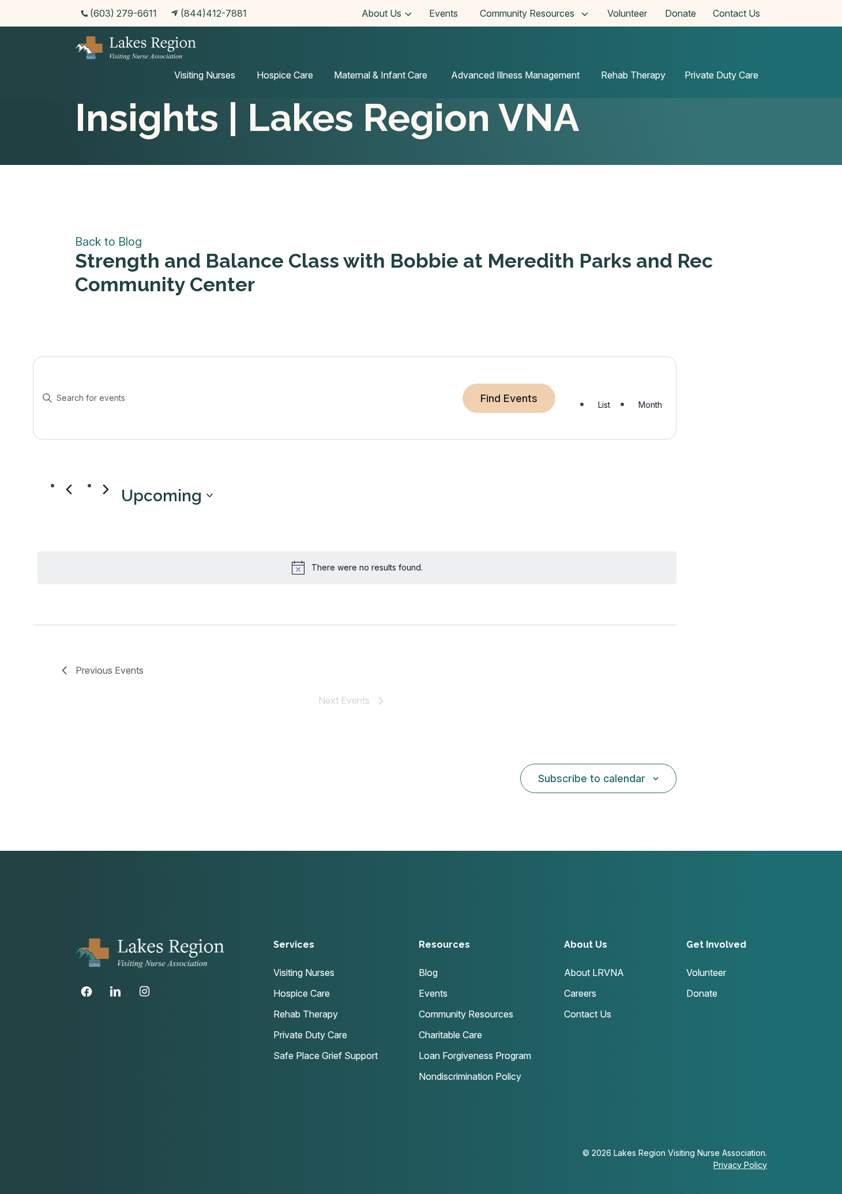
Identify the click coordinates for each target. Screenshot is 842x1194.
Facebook (86, 991)
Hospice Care (285, 75)
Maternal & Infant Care (380, 75)
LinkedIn (115, 991)
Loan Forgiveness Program (475, 1055)
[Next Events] (105, 489)
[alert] (356, 567)
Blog (428, 972)
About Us (381, 13)
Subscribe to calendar (591, 778)
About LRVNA (594, 972)
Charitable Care (450, 1035)
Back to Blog (108, 242)
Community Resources (527, 13)
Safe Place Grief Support (325, 1055)
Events (443, 13)
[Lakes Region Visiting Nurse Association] (135, 49)
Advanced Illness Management (515, 75)
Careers (580, 993)
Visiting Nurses (204, 75)
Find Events (508, 398)
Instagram (144, 991)
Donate (680, 13)
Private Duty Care (721, 75)
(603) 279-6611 (123, 13)
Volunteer (627, 13)
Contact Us (736, 13)
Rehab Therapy (633, 75)
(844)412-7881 (214, 13)
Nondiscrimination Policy (470, 1076)
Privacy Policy (740, 1165)
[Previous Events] (69, 489)
